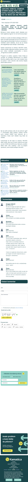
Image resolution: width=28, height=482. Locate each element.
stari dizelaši (6, 324)
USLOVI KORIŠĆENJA (13, 467)
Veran (8, 215)
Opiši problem (7, 450)
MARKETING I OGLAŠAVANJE (14, 464)
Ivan (7, 229)
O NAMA (13, 461)
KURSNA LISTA (23, 5)
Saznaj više (17, 479)
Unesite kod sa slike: (6, 310)
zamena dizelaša (18, 326)
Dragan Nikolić (10, 204)
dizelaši (15, 324)
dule (7, 235)
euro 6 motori (7, 326)
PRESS (13, 465)
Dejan (8, 259)
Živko (7, 268)
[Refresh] (16, 314)
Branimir (8, 221)
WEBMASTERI (14, 466)
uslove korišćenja (19, 307)
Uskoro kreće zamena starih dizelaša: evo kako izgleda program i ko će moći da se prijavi (13, 12)
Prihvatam (9, 479)
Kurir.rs (8, 19)
